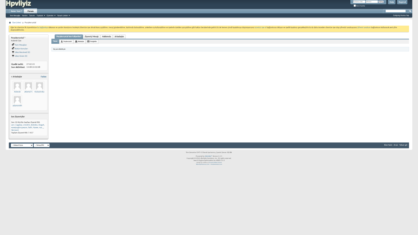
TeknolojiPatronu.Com (202, 164)
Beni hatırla (360, 6)
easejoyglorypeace (19, 127)
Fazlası (43, 77)
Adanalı (17, 92)
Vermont (15, 130)
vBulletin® (208, 156)
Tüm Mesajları (20, 45)
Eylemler (50, 15)
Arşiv (396, 145)
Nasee (35, 127)
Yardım (24, 15)
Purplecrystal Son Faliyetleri (68, 37)
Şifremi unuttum (364, 28)
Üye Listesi (16, 23)
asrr (13, 125)
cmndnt (26, 125)
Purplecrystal (68, 41)
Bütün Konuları (21, 49)
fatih (30, 127)
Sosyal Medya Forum (215, 162)
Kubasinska (39, 92)
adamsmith (17, 106)
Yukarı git (403, 145)
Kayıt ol (402, 2)
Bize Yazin (388, 145)
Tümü (55, 41)
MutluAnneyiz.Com (216, 164)
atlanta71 (28, 92)
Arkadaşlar (119, 37)
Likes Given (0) (20, 56)
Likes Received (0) (22, 52)
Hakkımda (106, 37)
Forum (31, 11)
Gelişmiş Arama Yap (401, 15)
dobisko (34, 125)
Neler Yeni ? (16, 11)
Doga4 (41, 125)
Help (392, 2)
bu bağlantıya (42, 28)
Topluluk (40, 15)
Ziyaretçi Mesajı (91, 37)
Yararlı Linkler (62, 15)
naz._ (41, 127)
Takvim (32, 15)
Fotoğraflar (93, 41)
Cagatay (19, 125)
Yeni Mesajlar (15, 15)
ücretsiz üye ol (261, 28)
